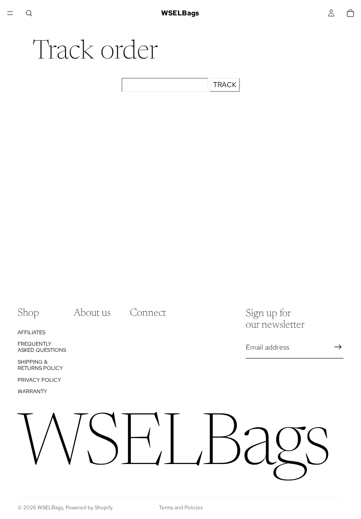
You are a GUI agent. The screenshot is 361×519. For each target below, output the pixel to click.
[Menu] (10, 13)
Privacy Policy (39, 379)
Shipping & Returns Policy (40, 364)
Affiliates (31, 332)
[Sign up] (338, 347)
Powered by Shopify (89, 507)
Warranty (32, 391)
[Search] (29, 13)
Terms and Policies (181, 507)
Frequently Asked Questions (42, 347)
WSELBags (50, 507)
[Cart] (350, 13)
